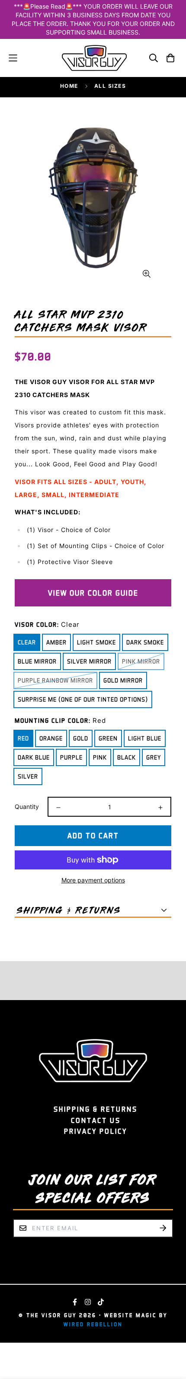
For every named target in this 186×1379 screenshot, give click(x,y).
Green (108, 738)
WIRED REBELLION (93, 1324)
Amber (56, 642)
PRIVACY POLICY (95, 1131)
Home (69, 86)
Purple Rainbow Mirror (55, 680)
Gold (80, 738)
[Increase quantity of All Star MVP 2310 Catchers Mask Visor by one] (160, 808)
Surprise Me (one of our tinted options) (83, 699)
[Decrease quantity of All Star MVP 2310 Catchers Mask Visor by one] (58, 808)
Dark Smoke (145, 642)
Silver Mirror (89, 661)
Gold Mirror (123, 680)
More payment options (93, 880)
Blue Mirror (37, 661)
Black (126, 757)
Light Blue (144, 738)
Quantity (27, 806)
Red (23, 738)
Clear (27, 642)
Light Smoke (96, 642)
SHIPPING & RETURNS (96, 1109)
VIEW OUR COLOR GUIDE (93, 592)
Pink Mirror (141, 661)
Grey (153, 757)
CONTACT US (96, 1120)
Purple (71, 757)
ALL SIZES (110, 86)
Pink (100, 757)
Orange (51, 738)
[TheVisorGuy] (94, 58)
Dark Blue (34, 757)
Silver (28, 776)
